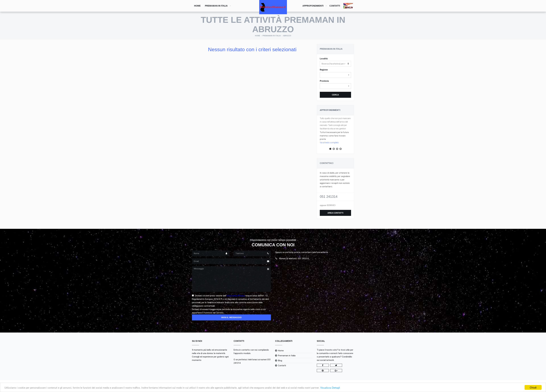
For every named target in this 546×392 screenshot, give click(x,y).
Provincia (324, 81)
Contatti (334, 6)
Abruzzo (287, 36)
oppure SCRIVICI (327, 205)
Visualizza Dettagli (330, 387)
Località (324, 58)
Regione (324, 70)
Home (197, 6)
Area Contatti (335, 213)
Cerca (335, 95)
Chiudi (533, 387)
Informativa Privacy (236, 295)
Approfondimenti (312, 6)
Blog (280, 360)
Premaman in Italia (216, 6)
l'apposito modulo (242, 353)
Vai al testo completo (329, 142)
